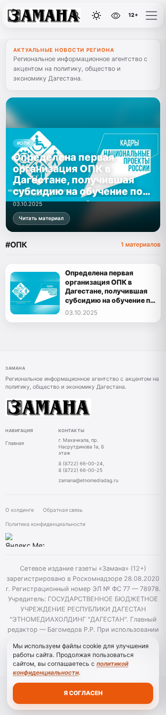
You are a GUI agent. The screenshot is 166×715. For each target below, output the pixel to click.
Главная (14, 443)
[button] (151, 15)
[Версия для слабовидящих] (115, 15)
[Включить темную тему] (96, 15)
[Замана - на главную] (43, 15)
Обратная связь (62, 510)
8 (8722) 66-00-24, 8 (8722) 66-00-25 (81, 466)
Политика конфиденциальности (45, 524)
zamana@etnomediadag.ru (88, 480)
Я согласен (83, 692)
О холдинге (19, 510)
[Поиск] (76, 15)
